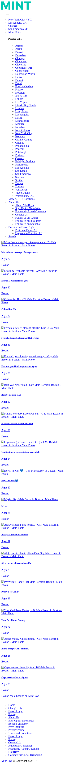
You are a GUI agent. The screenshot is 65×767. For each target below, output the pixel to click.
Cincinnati (21, 61)
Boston (19, 52)
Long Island (21, 111)
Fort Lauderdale (24, 86)
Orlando (19, 142)
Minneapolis (22, 120)
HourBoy (13, 751)
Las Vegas (21, 102)
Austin (19, 48)
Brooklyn (20, 55)
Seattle (19, 180)
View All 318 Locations (21, 198)
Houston (20, 92)
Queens (19, 158)
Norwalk (20, 136)
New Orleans (22, 130)
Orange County (23, 139)
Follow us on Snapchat (27, 223)
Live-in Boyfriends (25, 105)
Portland (19, 155)
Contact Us (21, 214)
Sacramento (21, 164)
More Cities (14, 32)
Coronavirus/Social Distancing (25, 754)
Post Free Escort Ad (26, 230)
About (13, 202)
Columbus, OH (23, 67)
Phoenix (19, 148)
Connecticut (21, 70)
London (19, 108)
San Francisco (23, 173)
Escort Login (15, 711)
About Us (13, 717)
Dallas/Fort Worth (25, 73)
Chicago (13, 25)
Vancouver (21, 189)
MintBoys (6, 760)
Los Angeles (22, 114)
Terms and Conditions (20, 733)
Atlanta (19, 45)
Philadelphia (22, 145)
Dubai (18, 83)
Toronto (19, 186)
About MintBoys (24, 205)
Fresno (19, 89)
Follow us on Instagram (28, 220)
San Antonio (22, 167)
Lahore (19, 98)
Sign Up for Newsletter (28, 208)
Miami (18, 117)
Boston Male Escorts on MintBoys (20, 695)
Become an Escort (18, 723)
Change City (15, 708)
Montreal (20, 123)
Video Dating (22, 192)
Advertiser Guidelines (20, 745)
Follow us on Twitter (26, 217)
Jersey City (21, 95)
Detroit (19, 80)
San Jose (20, 177)
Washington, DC (24, 195)
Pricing (12, 714)
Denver (19, 77)
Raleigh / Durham (25, 161)
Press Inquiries (16, 726)
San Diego (21, 170)
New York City (23, 133)
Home (11, 704)
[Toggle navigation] (7, 14)
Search (12, 236)
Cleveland (20, 64)
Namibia (20, 127)
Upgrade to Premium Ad (28, 233)
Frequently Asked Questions (30, 211)
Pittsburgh (20, 152)
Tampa (19, 183)
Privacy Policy (16, 729)
